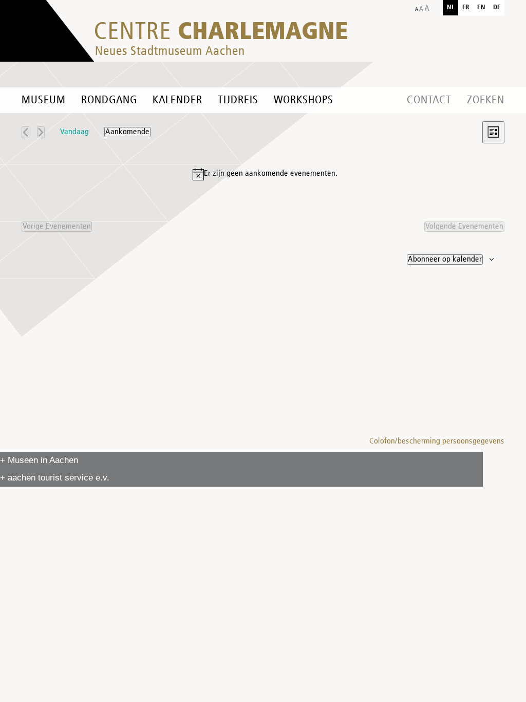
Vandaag (74, 132)
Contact (429, 100)
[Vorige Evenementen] (25, 132)
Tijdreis (238, 100)
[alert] (265, 174)
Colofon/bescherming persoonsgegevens (436, 441)
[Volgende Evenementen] (41, 132)
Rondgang (109, 100)
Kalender (177, 100)
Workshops (303, 100)
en (481, 7)
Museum (44, 100)
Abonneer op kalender (445, 259)
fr (465, 7)
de (497, 7)
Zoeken (485, 100)
